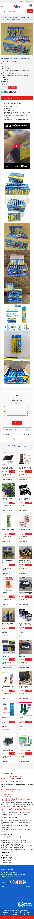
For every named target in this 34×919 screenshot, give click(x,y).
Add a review (17, 423)
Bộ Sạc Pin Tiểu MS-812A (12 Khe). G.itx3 (8, 655)
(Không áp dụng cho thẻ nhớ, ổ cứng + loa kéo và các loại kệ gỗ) (16, 830)
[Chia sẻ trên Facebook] (5, 92)
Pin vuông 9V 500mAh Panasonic (24, 530)
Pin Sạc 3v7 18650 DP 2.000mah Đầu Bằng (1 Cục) (24, 749)
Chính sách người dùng (6, 859)
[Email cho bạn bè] (10, 92)
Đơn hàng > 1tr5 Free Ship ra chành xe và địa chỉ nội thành (15, 840)
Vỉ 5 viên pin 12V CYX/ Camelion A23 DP (8, 624)
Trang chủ (4, 17)
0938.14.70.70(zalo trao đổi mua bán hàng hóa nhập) (17, 812)
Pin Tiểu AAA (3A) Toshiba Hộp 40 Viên (7, 749)
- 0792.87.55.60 (16, 782)
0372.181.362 (10, 791)
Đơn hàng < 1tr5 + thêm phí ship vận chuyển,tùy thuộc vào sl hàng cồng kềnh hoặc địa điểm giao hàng (16, 843)
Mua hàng (12, 87)
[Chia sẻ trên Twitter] (7, 92)
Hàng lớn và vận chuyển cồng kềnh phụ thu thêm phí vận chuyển (17, 849)
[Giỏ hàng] (31, 6)
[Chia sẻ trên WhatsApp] (2, 92)
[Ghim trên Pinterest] (12, 92)
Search (29, 429)
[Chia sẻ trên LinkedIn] (15, 92)
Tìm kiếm (30, 11)
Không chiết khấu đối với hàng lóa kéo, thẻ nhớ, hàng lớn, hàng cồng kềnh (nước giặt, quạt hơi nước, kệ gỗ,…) (16, 822)
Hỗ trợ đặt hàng (5, 855)
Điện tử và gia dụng (14, 17)
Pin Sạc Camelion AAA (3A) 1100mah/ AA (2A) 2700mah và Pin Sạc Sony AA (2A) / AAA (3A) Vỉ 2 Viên (25, 624)
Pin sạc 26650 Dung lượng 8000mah (7, 593)
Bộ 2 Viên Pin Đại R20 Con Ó (7, 561)
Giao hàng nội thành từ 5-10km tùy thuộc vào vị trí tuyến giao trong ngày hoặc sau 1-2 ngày (16, 837)
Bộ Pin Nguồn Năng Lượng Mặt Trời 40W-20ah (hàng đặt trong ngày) (7, 468)
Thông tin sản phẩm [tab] (7, 98)
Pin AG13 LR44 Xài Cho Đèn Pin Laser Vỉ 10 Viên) (25, 467)
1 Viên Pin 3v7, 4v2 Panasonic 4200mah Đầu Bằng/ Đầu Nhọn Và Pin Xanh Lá (25, 718)
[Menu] (2, 6)
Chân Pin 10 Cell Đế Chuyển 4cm (24, 655)
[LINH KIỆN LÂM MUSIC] (17, 6)
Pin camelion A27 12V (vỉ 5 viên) (8, 687)
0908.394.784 (9, 796)
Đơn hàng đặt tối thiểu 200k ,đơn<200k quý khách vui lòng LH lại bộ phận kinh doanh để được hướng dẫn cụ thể (16, 846)
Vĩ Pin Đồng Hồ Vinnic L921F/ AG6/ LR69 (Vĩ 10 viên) (8, 718)
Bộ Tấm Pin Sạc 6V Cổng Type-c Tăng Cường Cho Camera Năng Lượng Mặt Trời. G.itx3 (25, 687)
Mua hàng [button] (12, 471)
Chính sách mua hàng (6, 857)
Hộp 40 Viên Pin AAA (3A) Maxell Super (24, 499)
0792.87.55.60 (9, 876)
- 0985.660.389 (17, 876)
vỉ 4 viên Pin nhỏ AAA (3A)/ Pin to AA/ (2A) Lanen (25, 561)
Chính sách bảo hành (6, 860)
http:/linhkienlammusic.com (14, 778)
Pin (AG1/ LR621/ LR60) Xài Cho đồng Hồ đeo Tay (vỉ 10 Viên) (8, 530)
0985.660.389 (8, 782)
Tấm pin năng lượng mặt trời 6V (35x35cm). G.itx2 (25, 593)
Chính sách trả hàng (6, 862)
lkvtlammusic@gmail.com (12, 780)
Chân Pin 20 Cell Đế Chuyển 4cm (7, 499)
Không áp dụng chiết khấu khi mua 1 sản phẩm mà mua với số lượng (16, 826)
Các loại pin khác (25, 17)
